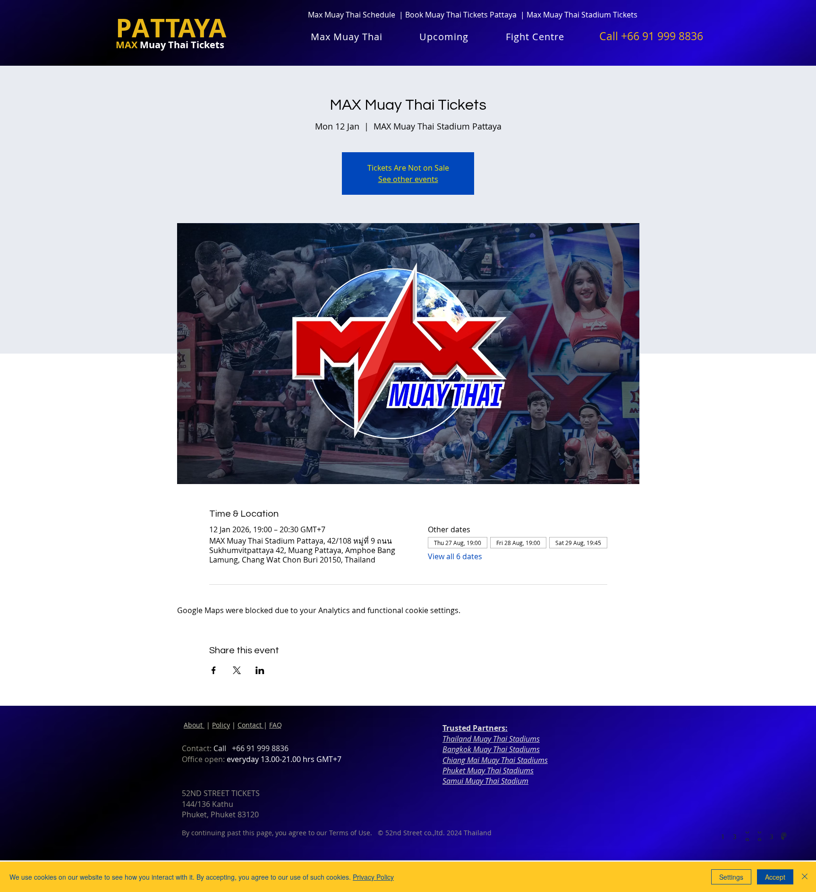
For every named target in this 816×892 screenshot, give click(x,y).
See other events (408, 179)
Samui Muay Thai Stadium (485, 781)
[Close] (804, 876)
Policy (221, 724)
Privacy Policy (373, 877)
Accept (775, 877)
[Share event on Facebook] (213, 670)
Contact (251, 724)
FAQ (275, 724)
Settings (731, 877)
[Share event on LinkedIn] (259, 670)
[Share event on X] (236, 670)
